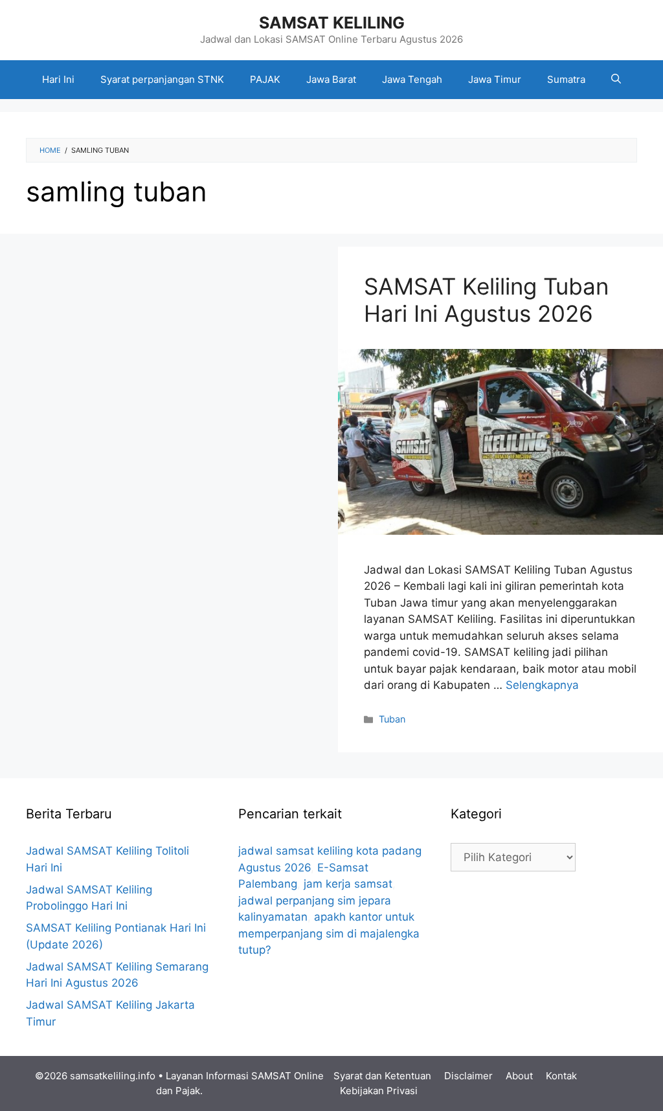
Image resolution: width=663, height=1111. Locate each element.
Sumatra (566, 79)
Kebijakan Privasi (379, 1090)
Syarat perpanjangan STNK (162, 79)
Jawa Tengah (412, 79)
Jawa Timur (494, 79)
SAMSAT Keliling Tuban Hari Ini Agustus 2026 (486, 300)
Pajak (187, 1090)
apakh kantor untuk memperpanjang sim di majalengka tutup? (329, 933)
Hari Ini (58, 79)
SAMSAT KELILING (332, 22)
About (519, 1076)
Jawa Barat (331, 79)
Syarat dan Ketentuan (382, 1076)
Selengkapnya (542, 685)
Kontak (561, 1076)
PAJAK (265, 79)
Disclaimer (468, 1076)
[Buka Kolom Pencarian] (616, 79)
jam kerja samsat (348, 883)
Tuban (392, 718)
